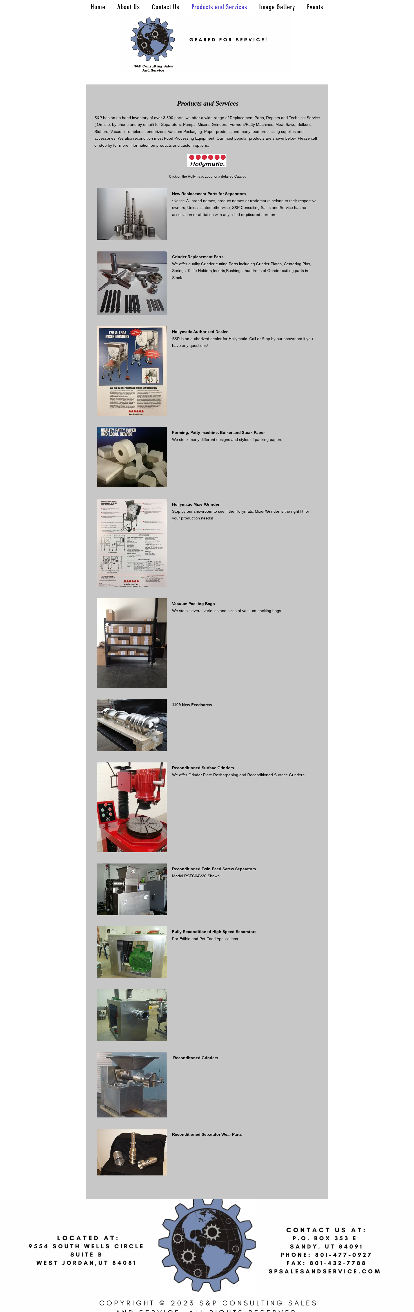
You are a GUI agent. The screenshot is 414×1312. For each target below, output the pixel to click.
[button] (132, 214)
